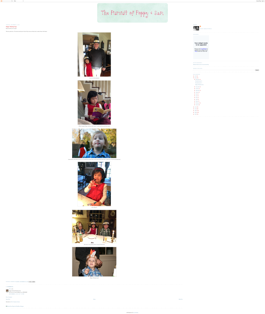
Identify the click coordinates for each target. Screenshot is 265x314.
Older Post (181, 299)
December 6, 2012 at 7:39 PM (16, 294)
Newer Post (8, 299)
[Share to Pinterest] (34, 281)
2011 (196, 107)
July (196, 94)
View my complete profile (206, 28)
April (197, 99)
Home (94, 299)
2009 (196, 110)
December (198, 79)
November (198, 86)
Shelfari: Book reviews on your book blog (201, 64)
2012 (196, 77)
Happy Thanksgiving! (199, 84)
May (197, 97)
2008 (196, 112)
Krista (10, 288)
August (197, 92)
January (197, 104)
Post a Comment (9, 297)
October (197, 88)
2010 (196, 108)
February (197, 103)
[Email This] (29, 281)
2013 (196, 76)
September (198, 90)
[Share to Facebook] (33, 281)
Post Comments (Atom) (15, 301)
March (197, 101)
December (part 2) (198, 81)
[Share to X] (32, 281)
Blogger (135, 312)
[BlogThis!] (30, 281)
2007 (196, 114)
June (197, 95)
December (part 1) (198, 82)
